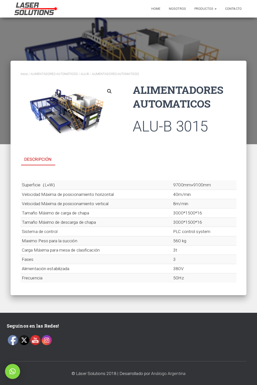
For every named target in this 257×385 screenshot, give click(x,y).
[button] (12, 371)
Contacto (233, 9)
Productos (204, 9)
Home (155, 9)
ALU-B (85, 74)
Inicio (24, 74)
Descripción (37, 159)
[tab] (42, 159)
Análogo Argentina (168, 373)
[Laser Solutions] (36, 9)
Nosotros (177, 9)
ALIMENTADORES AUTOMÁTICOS (54, 74)
